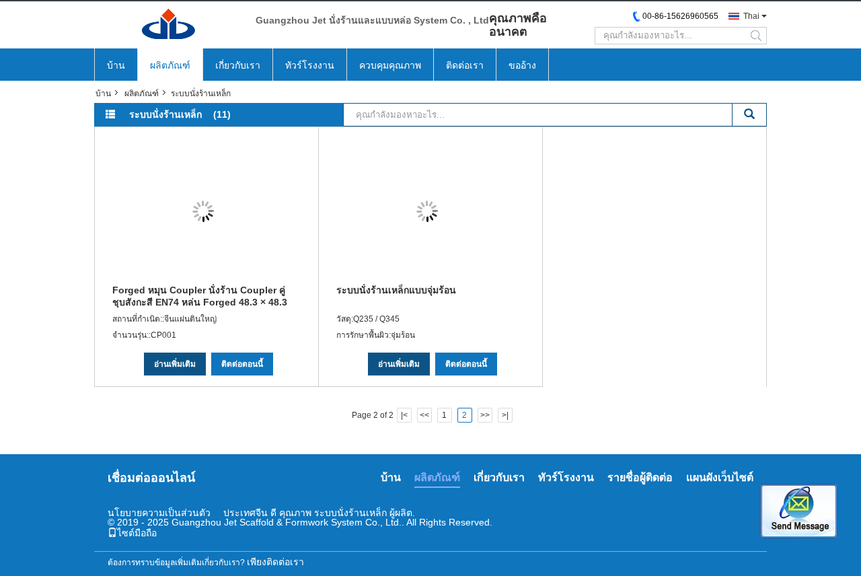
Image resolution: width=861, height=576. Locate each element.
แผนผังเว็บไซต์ (719, 477)
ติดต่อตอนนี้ (242, 364)
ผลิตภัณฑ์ (170, 65)
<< (424, 415)
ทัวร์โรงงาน (309, 65)
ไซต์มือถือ (137, 533)
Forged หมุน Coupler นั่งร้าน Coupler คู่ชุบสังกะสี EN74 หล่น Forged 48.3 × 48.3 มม (199, 296)
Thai (751, 16)
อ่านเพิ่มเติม (175, 364)
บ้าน (116, 65)
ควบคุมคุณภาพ (390, 65)
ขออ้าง (522, 65)
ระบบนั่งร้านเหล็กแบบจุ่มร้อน (396, 290)
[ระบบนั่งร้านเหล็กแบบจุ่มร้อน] (427, 211)
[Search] (750, 115)
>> (485, 415)
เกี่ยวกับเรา (237, 65)
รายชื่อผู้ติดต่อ (640, 477)
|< (404, 415)
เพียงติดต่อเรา (275, 561)
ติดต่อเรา (465, 65)
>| (505, 415)
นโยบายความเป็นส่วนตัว (159, 512)
